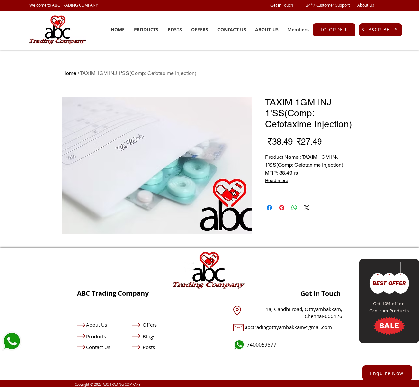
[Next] (403, 301)
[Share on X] (307, 208)
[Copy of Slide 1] (389, 328)
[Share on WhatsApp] (294, 208)
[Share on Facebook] (269, 208)
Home (69, 73)
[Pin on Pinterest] (282, 208)
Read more (276, 180)
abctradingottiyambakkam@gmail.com (288, 327)
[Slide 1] (381, 328)
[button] (380, 29)
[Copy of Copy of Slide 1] (397, 328)
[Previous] (375, 301)
